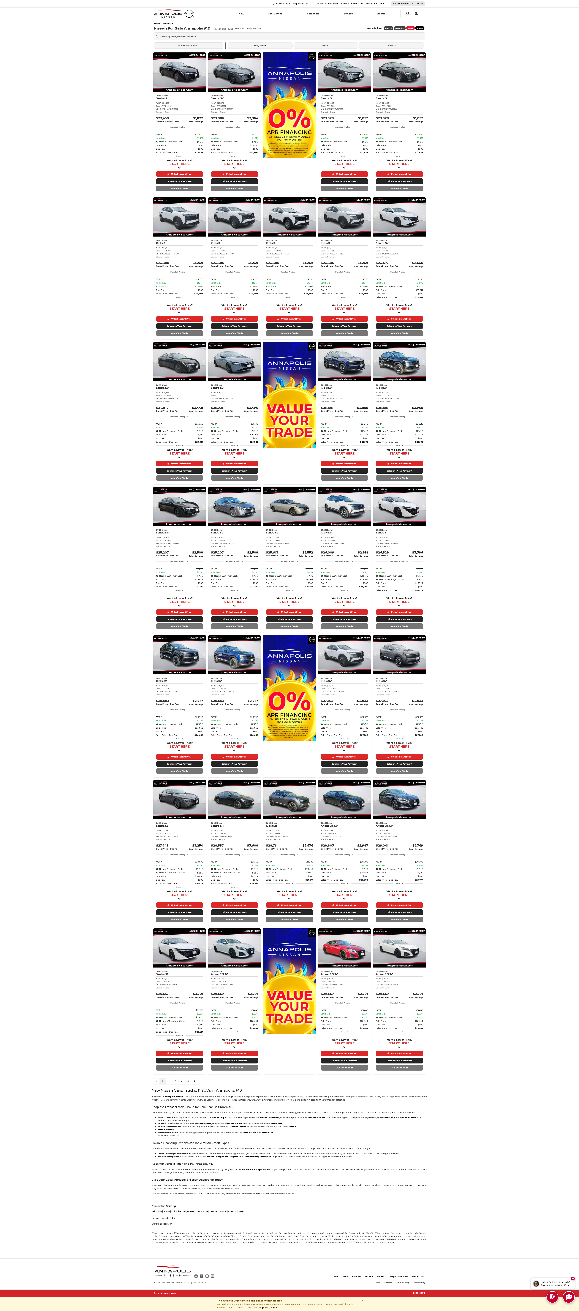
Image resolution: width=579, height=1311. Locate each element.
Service (348, 13)
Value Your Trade (179, 188)
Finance (356, 1276)
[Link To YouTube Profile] (207, 1276)
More (178, 156)
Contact (381, 1276)
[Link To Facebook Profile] (196, 1276)
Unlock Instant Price (180, 174)
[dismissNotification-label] (573, 1278)
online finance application (256, 1169)
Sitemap (388, 1282)
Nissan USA (418, 1276)
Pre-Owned (275, 13)
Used (345, 1276)
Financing (313, 13)
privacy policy (269, 1307)
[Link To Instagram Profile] (212, 1276)
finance (249, 1148)
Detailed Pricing (177, 127)
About (381, 13)
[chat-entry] (552, 1297)
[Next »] (194, 1081)
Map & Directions (399, 1276)
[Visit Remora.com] (418, 1293)
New (241, 13)
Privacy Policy (403, 1282)
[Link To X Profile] (201, 1276)
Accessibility (419, 1282)
